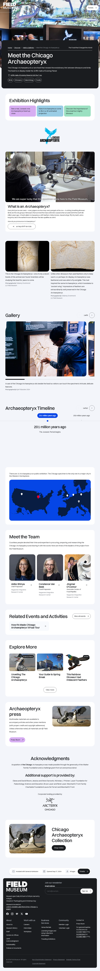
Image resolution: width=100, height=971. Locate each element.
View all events (80, 616)
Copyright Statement (38, 963)
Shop (84, 3)
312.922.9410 (81, 934)
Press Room (15, 740)
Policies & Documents (13, 948)
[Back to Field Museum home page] (10, 6)
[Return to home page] (16, 886)
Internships (27, 928)
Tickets (90, 8)
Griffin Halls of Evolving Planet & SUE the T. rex (26, 75)
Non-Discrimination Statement (41, 959)
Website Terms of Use (73, 959)
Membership (75, 3)
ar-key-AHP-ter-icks (23, 226)
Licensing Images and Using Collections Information (48, 933)
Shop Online (58, 848)
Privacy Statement (59, 959)
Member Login (93, 3)
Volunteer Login (64, 928)
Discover (17, 48)
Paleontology (28, 80)
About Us (9, 924)
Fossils (38, 80)
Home (10, 48)
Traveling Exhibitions (48, 939)
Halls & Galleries (28, 48)
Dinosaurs (18, 80)
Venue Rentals (46, 927)
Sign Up (85, 891)
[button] (79, 315)
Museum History (11, 928)
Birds (10, 80)
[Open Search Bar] (82, 8)
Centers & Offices (12, 935)
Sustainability (10, 944)
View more (50, 690)
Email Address (50, 886)
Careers (26, 924)
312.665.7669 (81, 937)
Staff (8, 932)
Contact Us (80, 920)
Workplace (27, 932)
